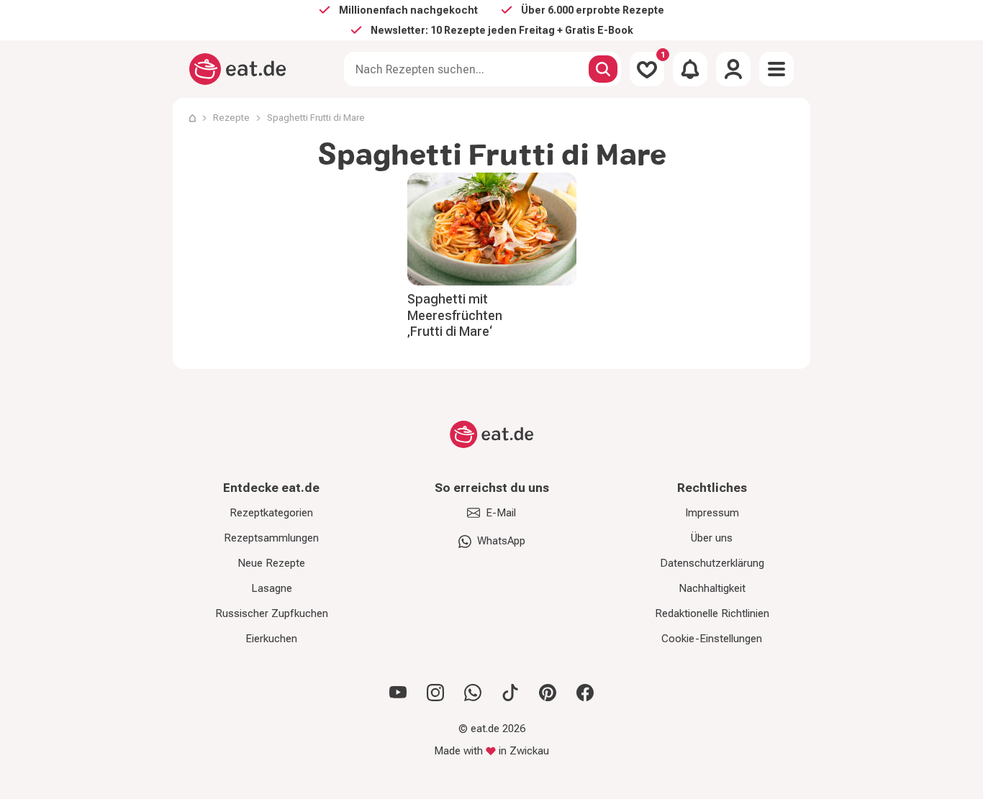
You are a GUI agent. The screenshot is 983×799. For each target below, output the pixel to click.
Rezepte (231, 117)
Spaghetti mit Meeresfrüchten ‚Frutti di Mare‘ (454, 315)
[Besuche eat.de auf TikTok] (510, 692)
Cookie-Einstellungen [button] (711, 638)
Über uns (712, 537)
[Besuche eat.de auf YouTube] (397, 692)
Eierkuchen (271, 638)
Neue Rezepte (271, 563)
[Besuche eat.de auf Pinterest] (547, 692)
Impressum (712, 512)
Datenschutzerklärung (712, 563)
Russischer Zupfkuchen (271, 613)
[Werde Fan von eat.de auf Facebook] (585, 692)
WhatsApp (501, 540)
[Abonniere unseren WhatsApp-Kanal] (472, 692)
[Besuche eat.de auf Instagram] (435, 692)
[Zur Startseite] (237, 69)
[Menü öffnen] (776, 69)
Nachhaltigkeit (712, 588)
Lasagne (271, 588)
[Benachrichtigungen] (690, 69)
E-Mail (501, 512)
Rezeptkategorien (271, 512)
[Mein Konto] (733, 69)
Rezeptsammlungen (271, 537)
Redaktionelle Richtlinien (712, 613)
